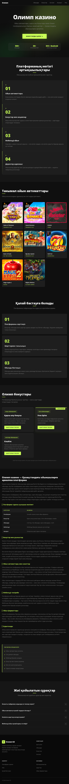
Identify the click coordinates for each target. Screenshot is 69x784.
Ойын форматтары (41, 771)
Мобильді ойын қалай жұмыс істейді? (34, 724)
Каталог (52, 2)
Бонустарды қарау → (34, 36)
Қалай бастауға (6, 771)
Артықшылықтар (41, 764)
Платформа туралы (7, 764)
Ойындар (36, 2)
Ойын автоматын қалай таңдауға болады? (34, 711)
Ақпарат (59, 2)
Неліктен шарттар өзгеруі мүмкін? (34, 717)
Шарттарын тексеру (12, 427)
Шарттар (39, 768)
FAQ (66, 2)
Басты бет (39, 744)
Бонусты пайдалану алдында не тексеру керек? (34, 704)
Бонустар (44, 2)
